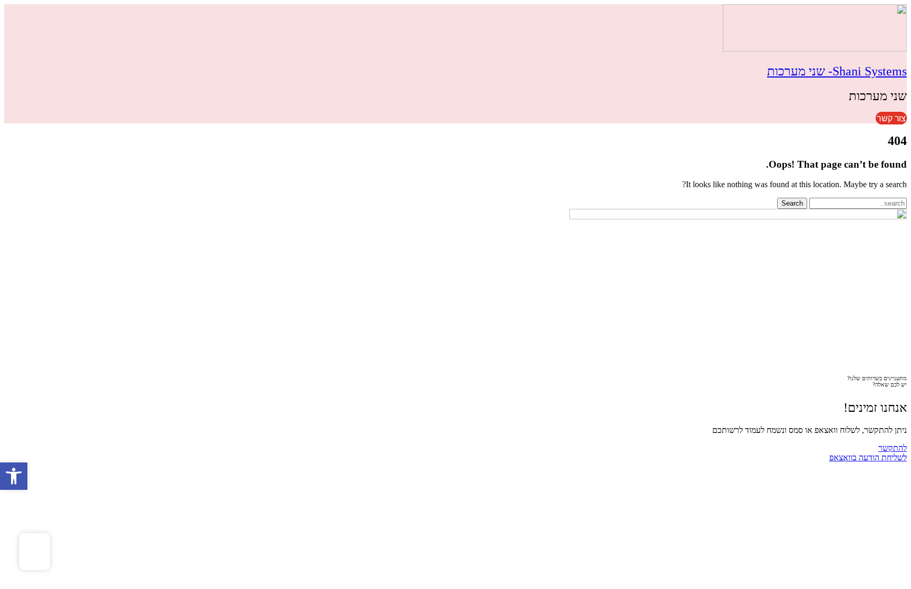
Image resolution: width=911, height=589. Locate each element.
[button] (13, 476)
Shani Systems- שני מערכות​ (837, 71)
